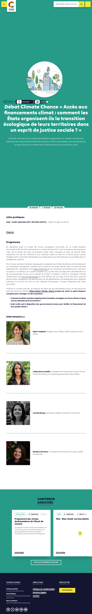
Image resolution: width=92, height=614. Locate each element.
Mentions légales (39, 592)
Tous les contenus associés (46, 562)
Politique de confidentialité (44, 589)
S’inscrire (10, 232)
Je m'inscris (67, 590)
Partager (35, 208)
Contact (36, 596)
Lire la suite (19, 552)
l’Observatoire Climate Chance (42, 291)
